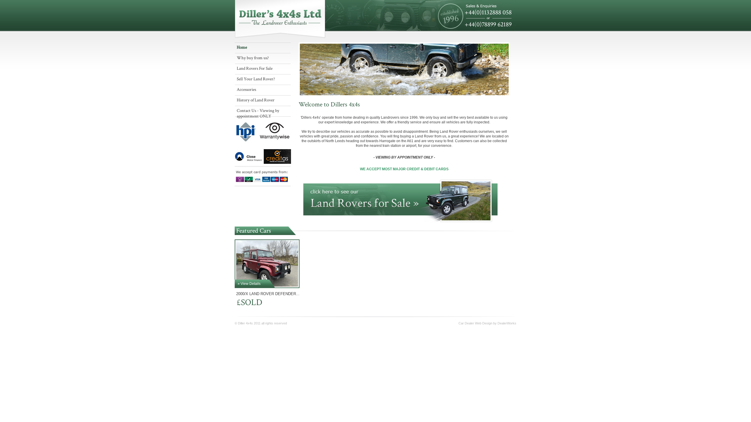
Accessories (246, 89)
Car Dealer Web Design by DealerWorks (487, 323)
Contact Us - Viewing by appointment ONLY (258, 112)
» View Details (249, 284)
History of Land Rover (256, 100)
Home (242, 47)
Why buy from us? (253, 58)
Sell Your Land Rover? (256, 79)
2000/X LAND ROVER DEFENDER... (268, 294)
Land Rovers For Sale (255, 68)
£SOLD (248, 302)
